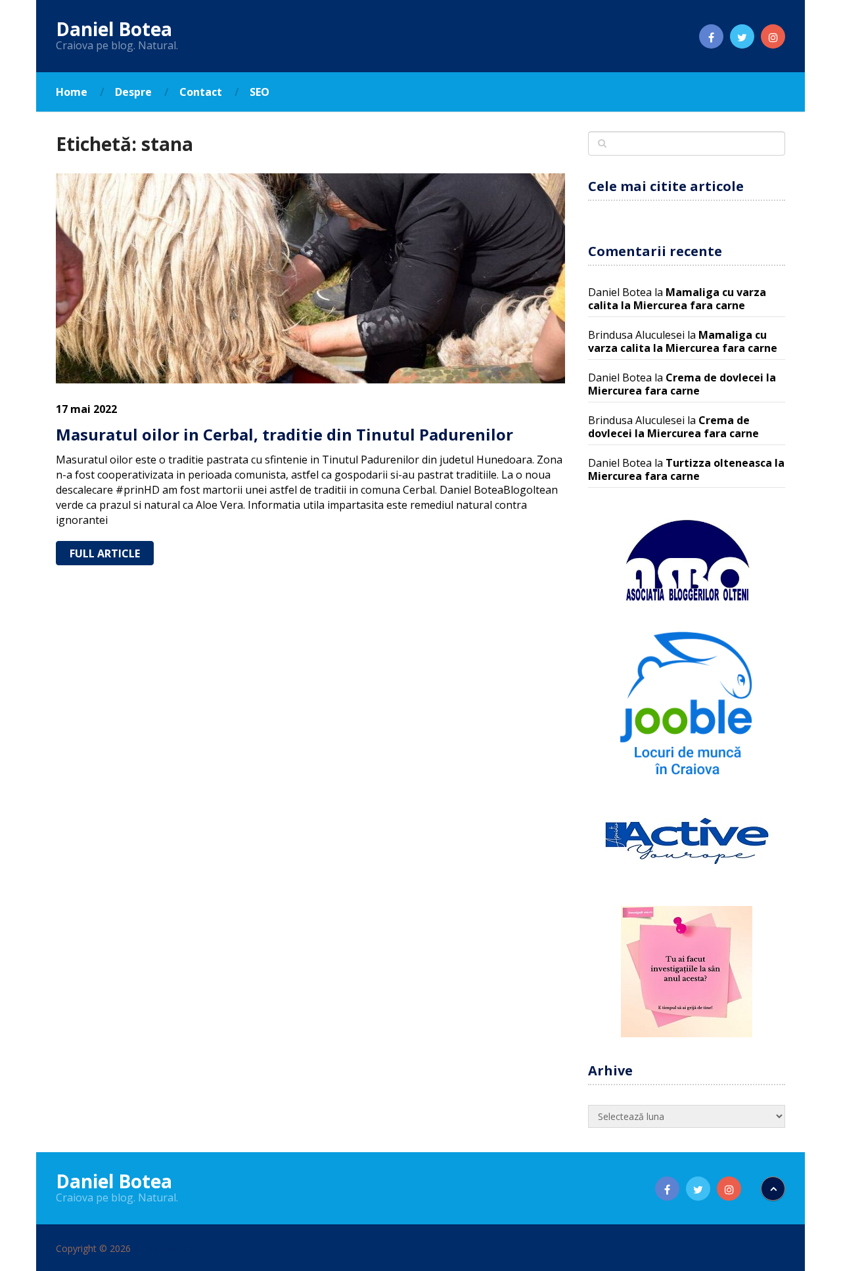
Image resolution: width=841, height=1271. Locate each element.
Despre (133, 92)
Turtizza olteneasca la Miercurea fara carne (686, 469)
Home (71, 92)
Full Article (105, 553)
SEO (259, 92)
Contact (200, 92)
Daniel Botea (114, 29)
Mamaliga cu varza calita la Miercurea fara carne (677, 298)
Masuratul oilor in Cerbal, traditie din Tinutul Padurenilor (284, 434)
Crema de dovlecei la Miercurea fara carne (682, 384)
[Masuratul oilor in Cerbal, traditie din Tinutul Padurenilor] (310, 278)
